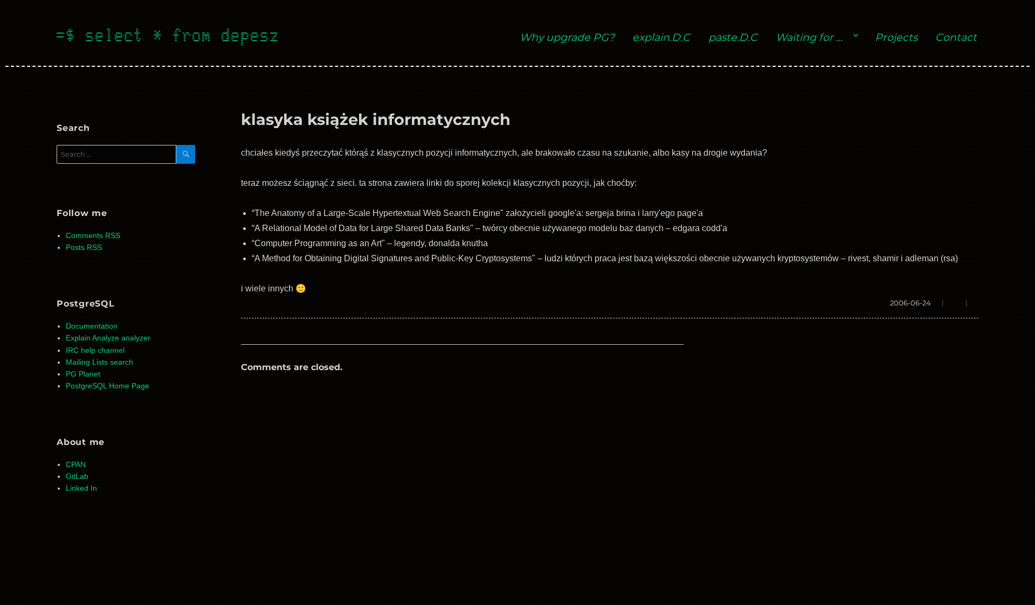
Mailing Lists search (99, 362)
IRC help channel (95, 350)
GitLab (77, 476)
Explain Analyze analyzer (108, 338)
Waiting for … (809, 37)
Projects (896, 37)
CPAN (76, 465)
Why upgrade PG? (567, 37)
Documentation (92, 326)
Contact (956, 37)
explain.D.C (661, 37)
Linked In (81, 488)
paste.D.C (732, 37)
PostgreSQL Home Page (107, 386)
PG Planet (83, 374)
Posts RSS (84, 248)
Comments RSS (93, 236)
